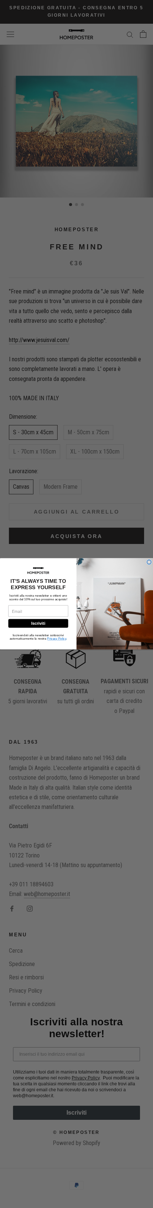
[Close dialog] (149, 562)
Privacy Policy (56, 638)
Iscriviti (38, 623)
